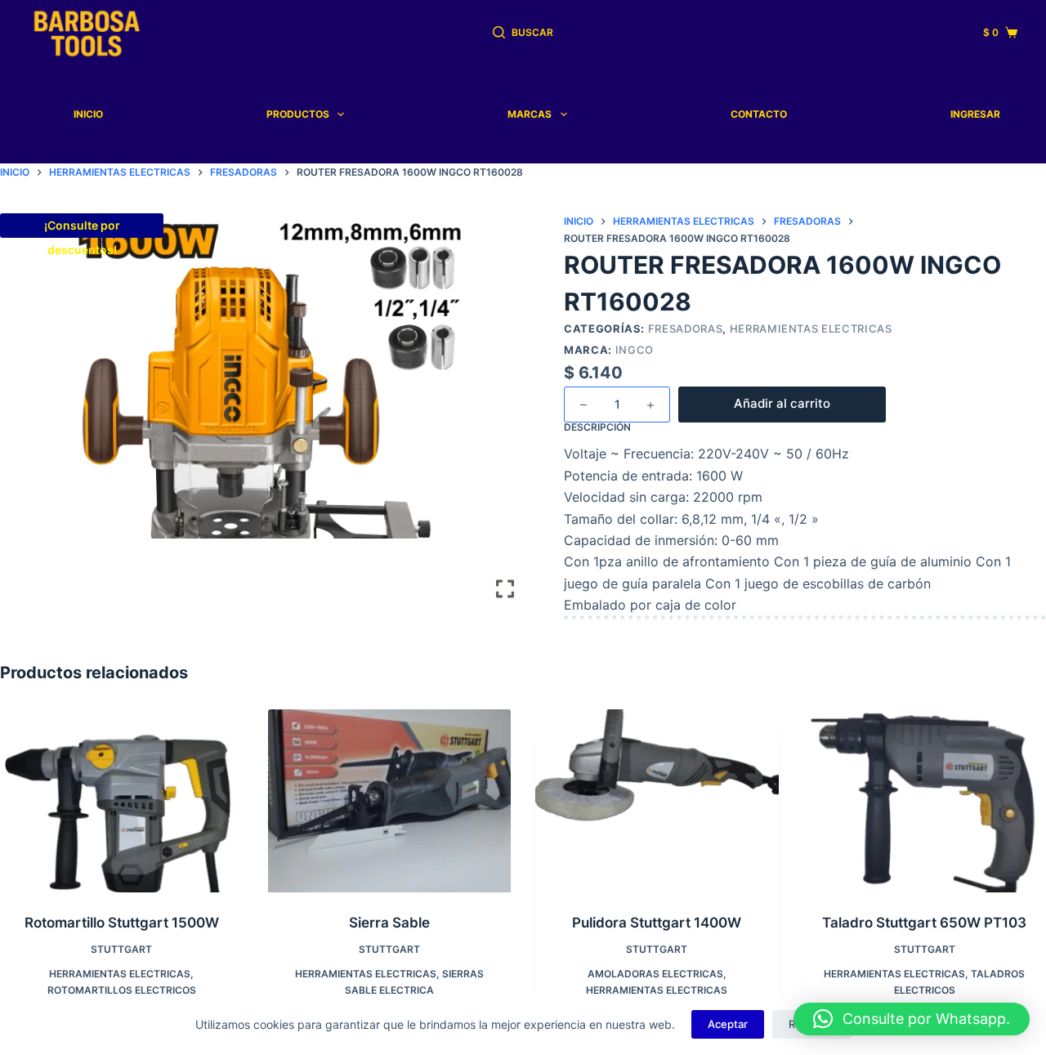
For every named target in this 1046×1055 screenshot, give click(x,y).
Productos (297, 114)
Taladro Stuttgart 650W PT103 (924, 922)
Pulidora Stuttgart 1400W (656, 922)
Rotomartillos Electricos (121, 990)
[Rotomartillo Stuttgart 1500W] (122, 800)
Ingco (634, 349)
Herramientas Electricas (811, 328)
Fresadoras (685, 328)
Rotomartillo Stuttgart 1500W (122, 922)
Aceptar (728, 1023)
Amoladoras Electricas (655, 974)
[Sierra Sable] (390, 800)
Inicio (88, 114)
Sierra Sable (389, 922)
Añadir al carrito (782, 403)
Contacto (759, 114)
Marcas (529, 114)
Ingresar (975, 114)
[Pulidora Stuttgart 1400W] (657, 800)
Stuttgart (121, 949)
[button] (911, 1019)
